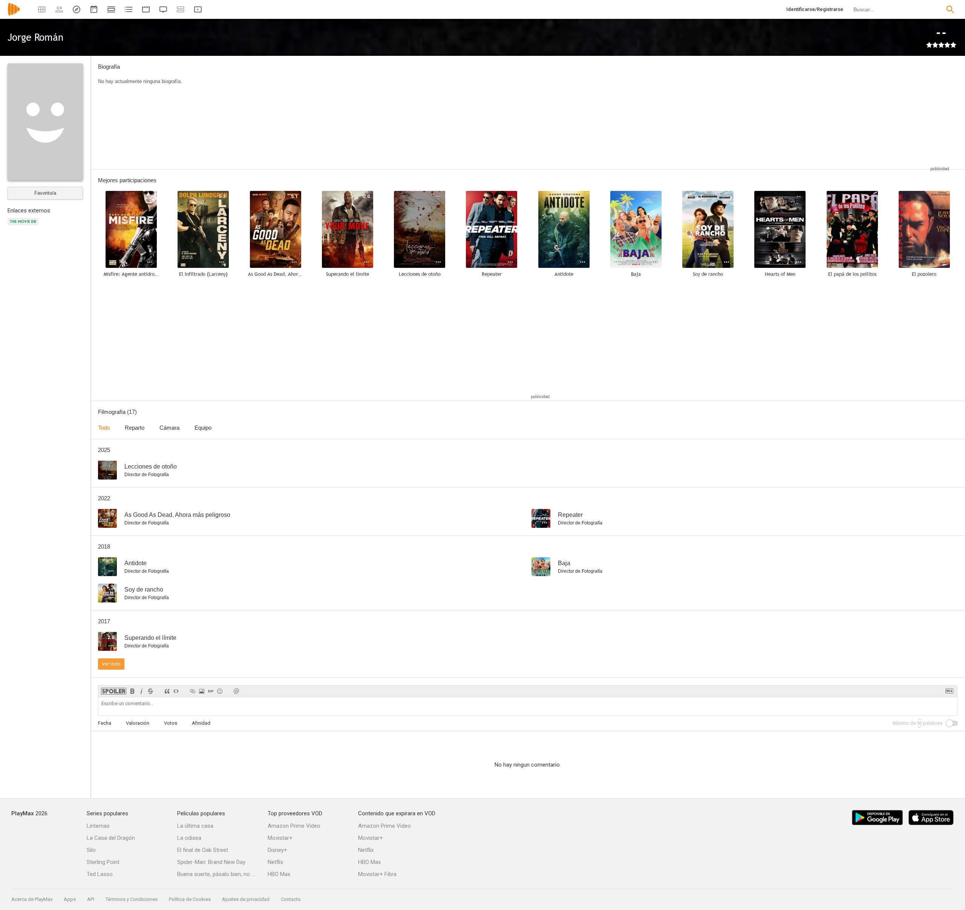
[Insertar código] (176, 691)
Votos (170, 723)
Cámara (169, 427)
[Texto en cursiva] (141, 691)
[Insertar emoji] (219, 691)
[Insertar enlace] (192, 691)
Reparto (134, 427)
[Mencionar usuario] (236, 691)
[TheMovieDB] (24, 226)
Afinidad (201, 723)
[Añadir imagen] (201, 691)
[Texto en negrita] (132, 691)
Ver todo (111, 664)
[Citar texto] (167, 691)
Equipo (203, 427)
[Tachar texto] (150, 691)
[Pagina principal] (14, 14)
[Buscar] (950, 9)
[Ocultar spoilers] (114, 691)
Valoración (137, 723)
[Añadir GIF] (210, 691)
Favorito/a (45, 193)
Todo (104, 427)
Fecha (104, 723)
